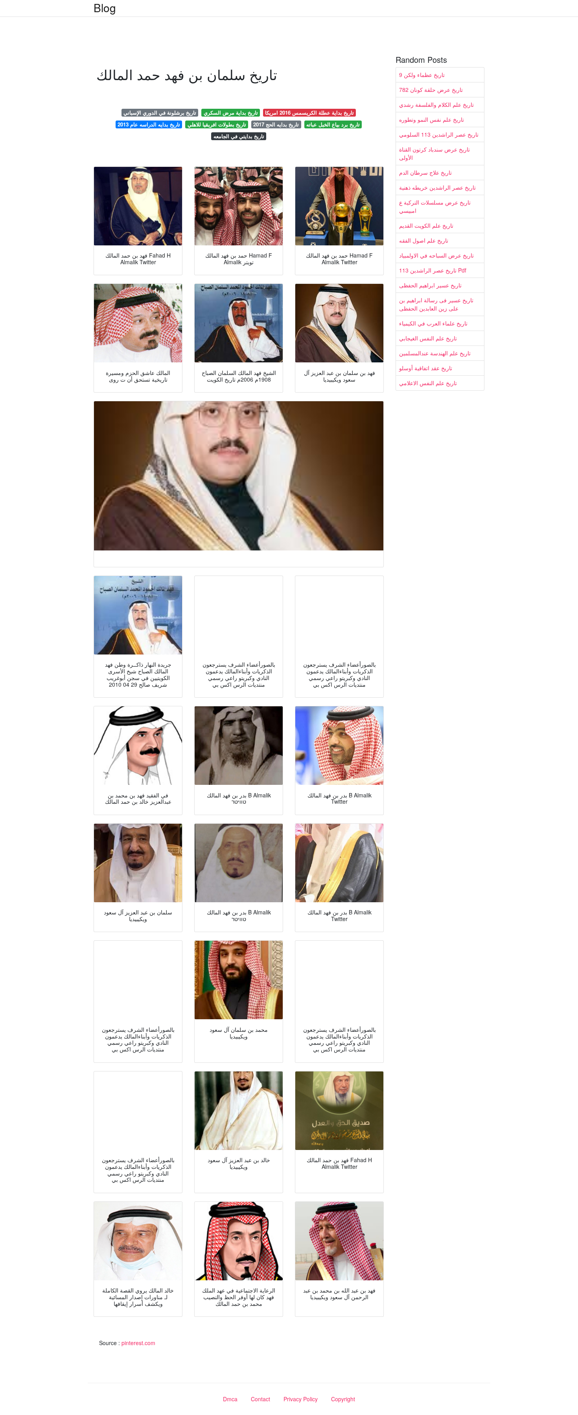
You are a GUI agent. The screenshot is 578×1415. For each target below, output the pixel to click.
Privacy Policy (300, 1399)
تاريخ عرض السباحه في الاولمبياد (436, 255)
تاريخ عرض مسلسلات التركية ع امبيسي (435, 206)
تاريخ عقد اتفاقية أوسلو (425, 368)
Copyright (343, 1399)
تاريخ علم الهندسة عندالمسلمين (435, 353)
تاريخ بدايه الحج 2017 (276, 124)
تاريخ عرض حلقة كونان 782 (431, 89)
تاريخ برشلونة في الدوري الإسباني (159, 112)
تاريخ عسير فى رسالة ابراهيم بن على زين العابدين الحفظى (436, 304)
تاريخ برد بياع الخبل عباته (333, 124)
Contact (260, 1399)
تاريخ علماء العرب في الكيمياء (433, 323)
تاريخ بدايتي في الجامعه (239, 136)
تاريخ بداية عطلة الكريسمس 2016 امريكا (309, 112)
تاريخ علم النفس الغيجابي (428, 338)
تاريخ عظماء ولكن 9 (422, 75)
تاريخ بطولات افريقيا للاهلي (217, 124)
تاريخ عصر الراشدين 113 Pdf (432, 270)
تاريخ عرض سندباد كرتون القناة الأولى (434, 153)
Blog (105, 7)
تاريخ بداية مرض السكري (231, 112)
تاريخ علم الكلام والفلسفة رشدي (436, 104)
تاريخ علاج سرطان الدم (425, 172)
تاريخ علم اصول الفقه (423, 240)
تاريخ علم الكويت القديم (426, 225)
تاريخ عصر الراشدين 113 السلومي (439, 134)
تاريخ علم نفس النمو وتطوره (431, 119)
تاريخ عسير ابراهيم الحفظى (430, 285)
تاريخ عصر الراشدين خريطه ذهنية (437, 187)
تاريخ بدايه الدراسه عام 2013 (149, 124)
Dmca (230, 1399)
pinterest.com (138, 1343)
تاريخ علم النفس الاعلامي (428, 383)
